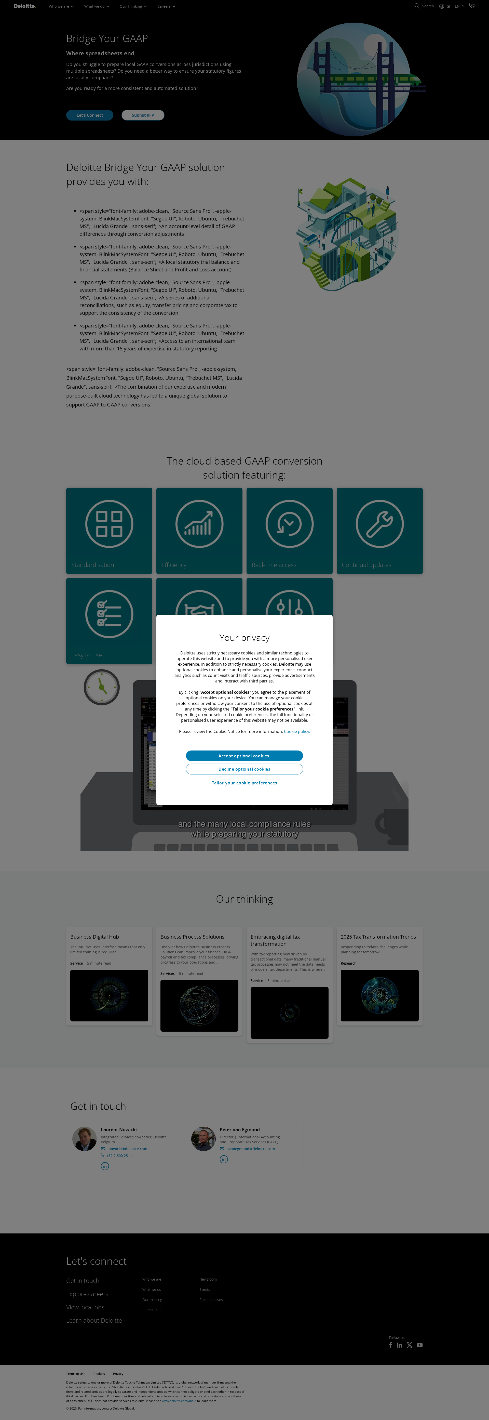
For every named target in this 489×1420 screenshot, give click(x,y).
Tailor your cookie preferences (244, 783)
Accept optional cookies (244, 756)
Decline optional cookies (244, 769)
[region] (244, 710)
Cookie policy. (297, 731)
